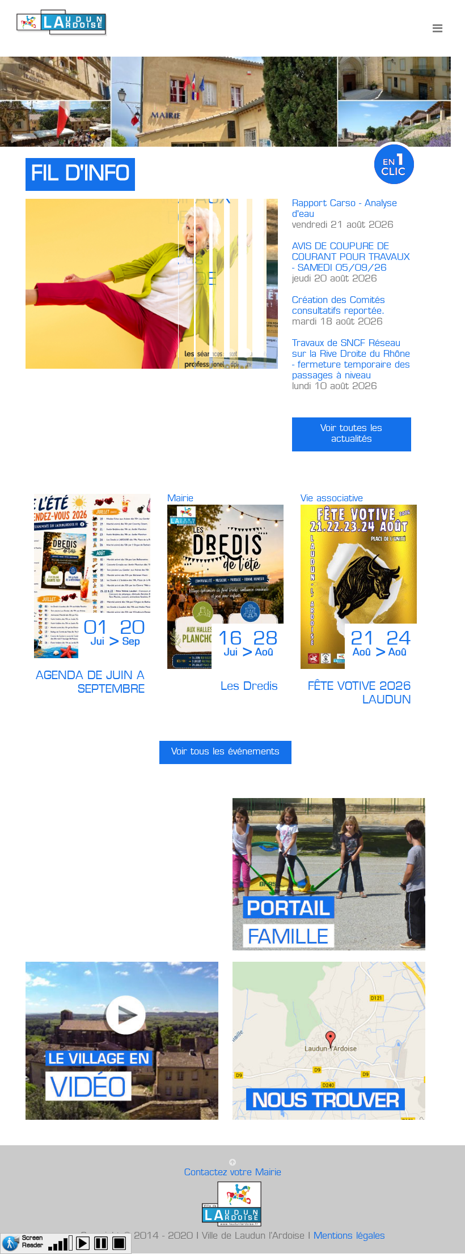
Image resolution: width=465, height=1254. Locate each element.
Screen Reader (32, 1240)
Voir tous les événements (225, 752)
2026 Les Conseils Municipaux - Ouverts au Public (214, 352)
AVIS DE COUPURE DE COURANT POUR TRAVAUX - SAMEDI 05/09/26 (350, 257)
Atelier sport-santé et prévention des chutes (246, 353)
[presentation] (449, 582)
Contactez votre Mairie (232, 1173)
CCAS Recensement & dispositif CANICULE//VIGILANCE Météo (262, 352)
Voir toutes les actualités (351, 434)
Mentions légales (349, 1236)
